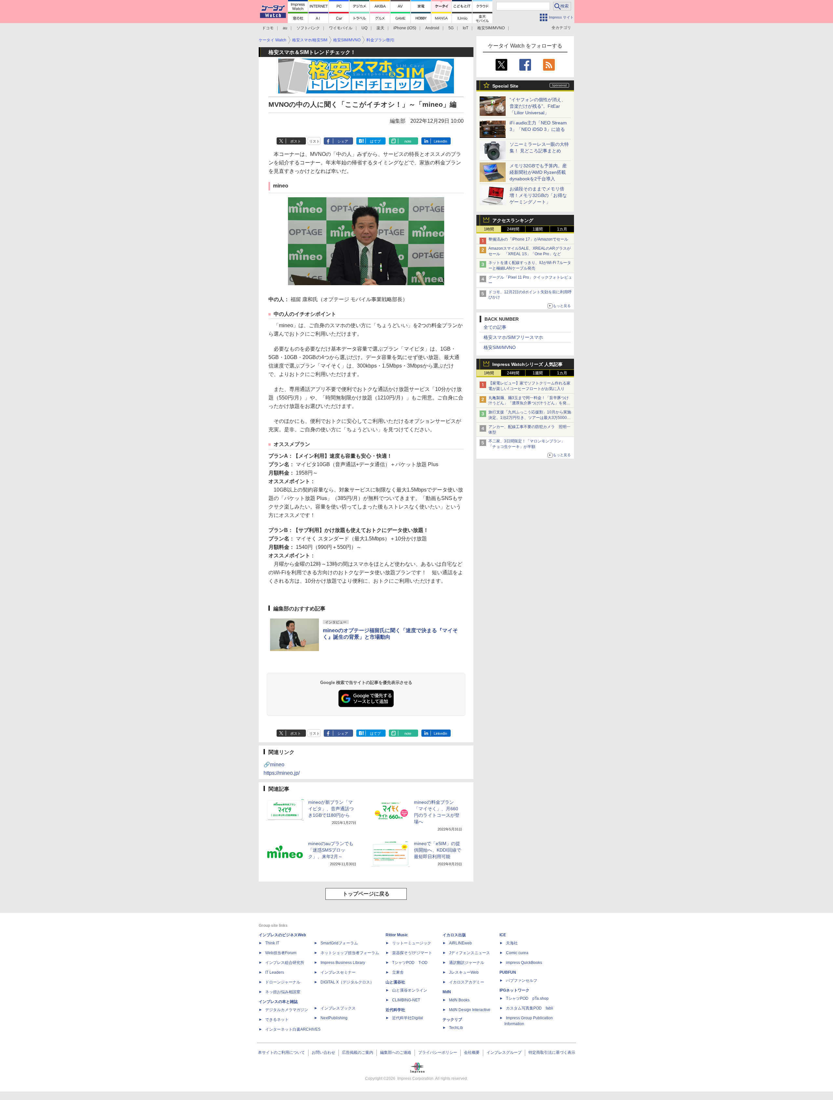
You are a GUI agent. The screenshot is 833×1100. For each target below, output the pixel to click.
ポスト (295, 141)
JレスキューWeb (464, 972)
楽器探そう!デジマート (412, 953)
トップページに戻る (366, 894)
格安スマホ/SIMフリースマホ (513, 337)
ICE (502, 935)
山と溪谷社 (395, 982)
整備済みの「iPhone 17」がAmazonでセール (528, 239)
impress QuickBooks (524, 962)
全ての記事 (495, 327)
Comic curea (517, 953)
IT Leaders (274, 972)
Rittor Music (397, 935)
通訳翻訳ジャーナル (466, 962)
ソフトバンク (308, 28)
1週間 (538, 229)
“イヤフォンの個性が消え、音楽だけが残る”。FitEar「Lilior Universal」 (538, 106)
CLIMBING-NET (406, 1000)
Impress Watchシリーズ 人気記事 (527, 364)
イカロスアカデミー (466, 982)
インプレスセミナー (338, 972)
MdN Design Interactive (469, 1010)
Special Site (505, 86)
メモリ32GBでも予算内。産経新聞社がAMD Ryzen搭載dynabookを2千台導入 (538, 172)
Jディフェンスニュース (469, 953)
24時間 (513, 229)
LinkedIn (440, 141)
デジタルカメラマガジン (286, 1010)
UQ (364, 28)
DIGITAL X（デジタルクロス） (347, 982)
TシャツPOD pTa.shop (527, 998)
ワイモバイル (340, 28)
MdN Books (459, 1000)
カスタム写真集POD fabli (529, 1008)
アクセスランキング (512, 220)
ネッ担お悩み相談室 (282, 992)
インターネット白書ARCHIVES (293, 1029)
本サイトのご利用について (281, 1052)
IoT (465, 28)
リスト (314, 141)
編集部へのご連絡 (395, 1052)
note (407, 141)
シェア (342, 141)
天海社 (512, 943)
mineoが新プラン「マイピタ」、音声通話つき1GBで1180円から (331, 809)
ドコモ (268, 28)
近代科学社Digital (407, 1018)
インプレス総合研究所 (284, 962)
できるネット (277, 1019)
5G (451, 28)
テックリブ (452, 1019)
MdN (447, 992)
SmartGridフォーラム (339, 943)
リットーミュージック (411, 943)
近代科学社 (395, 1010)
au (285, 28)
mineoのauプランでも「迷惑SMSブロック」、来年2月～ (330, 850)
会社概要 (472, 1052)
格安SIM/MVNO (491, 28)
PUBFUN (507, 972)
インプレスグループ (504, 1052)
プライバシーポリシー (437, 1052)
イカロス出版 (454, 935)
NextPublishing (334, 1018)
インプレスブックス (338, 1008)
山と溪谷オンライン (409, 990)
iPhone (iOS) (404, 28)
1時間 (489, 229)
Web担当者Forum (280, 953)
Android (432, 28)
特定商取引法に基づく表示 (551, 1052)
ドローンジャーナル (282, 982)
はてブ (375, 141)
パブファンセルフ (521, 980)
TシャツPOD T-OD (410, 962)
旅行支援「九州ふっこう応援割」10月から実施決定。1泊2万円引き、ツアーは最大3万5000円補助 (529, 417)
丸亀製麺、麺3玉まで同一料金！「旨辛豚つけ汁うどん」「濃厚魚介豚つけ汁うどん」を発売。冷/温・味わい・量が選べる (528, 403)
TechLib (456, 1027)
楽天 (380, 28)
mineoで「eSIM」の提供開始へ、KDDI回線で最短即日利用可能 (437, 850)
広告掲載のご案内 (357, 1052)
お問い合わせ (323, 1052)
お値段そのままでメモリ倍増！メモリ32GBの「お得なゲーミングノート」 (538, 195)
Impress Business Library (343, 962)
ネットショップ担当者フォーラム (350, 953)
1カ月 (562, 229)
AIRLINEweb (460, 943)
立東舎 (398, 972)
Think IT (272, 943)
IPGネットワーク (514, 990)
